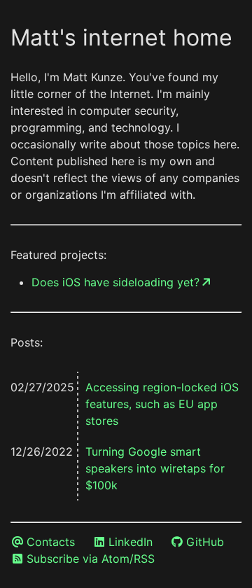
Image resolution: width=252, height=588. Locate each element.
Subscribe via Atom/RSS (91, 559)
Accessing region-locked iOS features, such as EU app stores (162, 404)
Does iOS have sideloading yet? (115, 282)
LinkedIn (130, 542)
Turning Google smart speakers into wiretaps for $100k (155, 468)
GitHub (205, 542)
